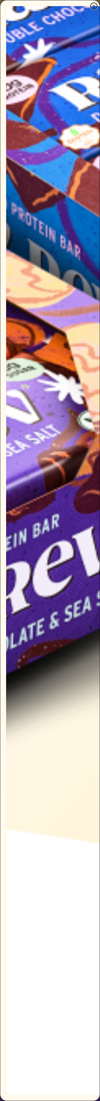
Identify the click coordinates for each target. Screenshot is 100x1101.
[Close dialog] (94, 6)
